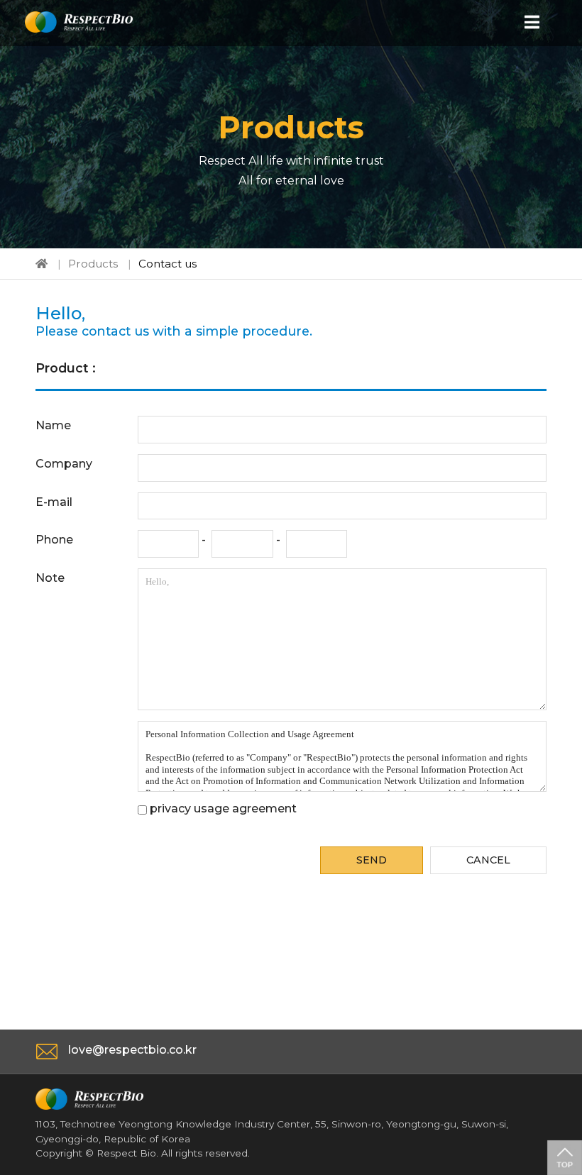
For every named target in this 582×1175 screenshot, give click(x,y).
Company (63, 463)
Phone (54, 539)
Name (53, 425)
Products (93, 263)
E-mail (53, 502)
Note (50, 578)
